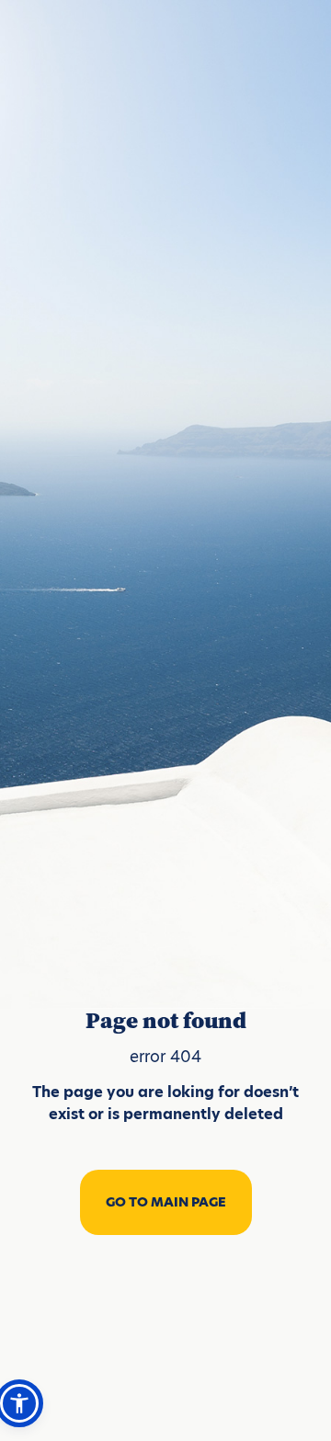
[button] (19, 1403)
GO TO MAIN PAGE (166, 1202)
